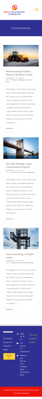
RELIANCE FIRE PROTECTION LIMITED (27, 390)
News (7, 82)
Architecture (14, 80)
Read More (9, 128)
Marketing (30, 263)
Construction (29, 80)
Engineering (30, 172)
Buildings (21, 80)
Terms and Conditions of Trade (33, 338)
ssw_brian (11, 78)
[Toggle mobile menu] (37, 9)
